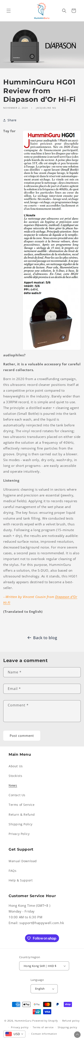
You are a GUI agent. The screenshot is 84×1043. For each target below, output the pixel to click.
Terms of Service (22, 805)
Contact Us (17, 795)
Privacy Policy (19, 834)
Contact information (44, 1033)
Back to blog (45, 637)
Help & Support (21, 880)
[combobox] (14, 1034)
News (13, 785)
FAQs (12, 871)
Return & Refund (22, 814)
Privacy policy (20, 1027)
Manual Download (23, 861)
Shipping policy (67, 1027)
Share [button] (12, 120)
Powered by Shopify (45, 1020)
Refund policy (71, 1020)
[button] (8, 10)
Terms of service (43, 1027)
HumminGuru (24, 1020)
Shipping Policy (21, 824)
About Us (16, 766)
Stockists (15, 776)
